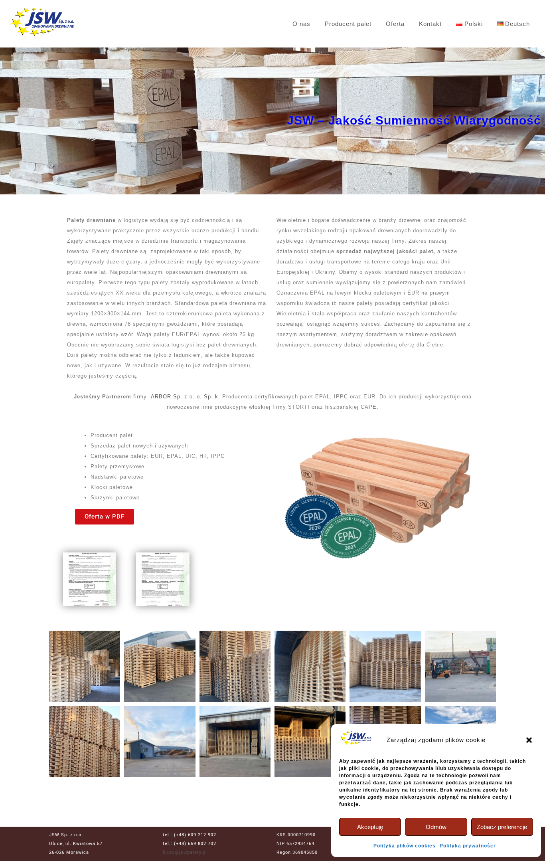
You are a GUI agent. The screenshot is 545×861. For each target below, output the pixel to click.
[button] (529, 740)
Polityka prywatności (467, 846)
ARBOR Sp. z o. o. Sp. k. (185, 397)
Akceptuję (370, 826)
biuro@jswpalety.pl (185, 852)
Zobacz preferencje (502, 826)
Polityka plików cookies (404, 846)
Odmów (436, 826)
